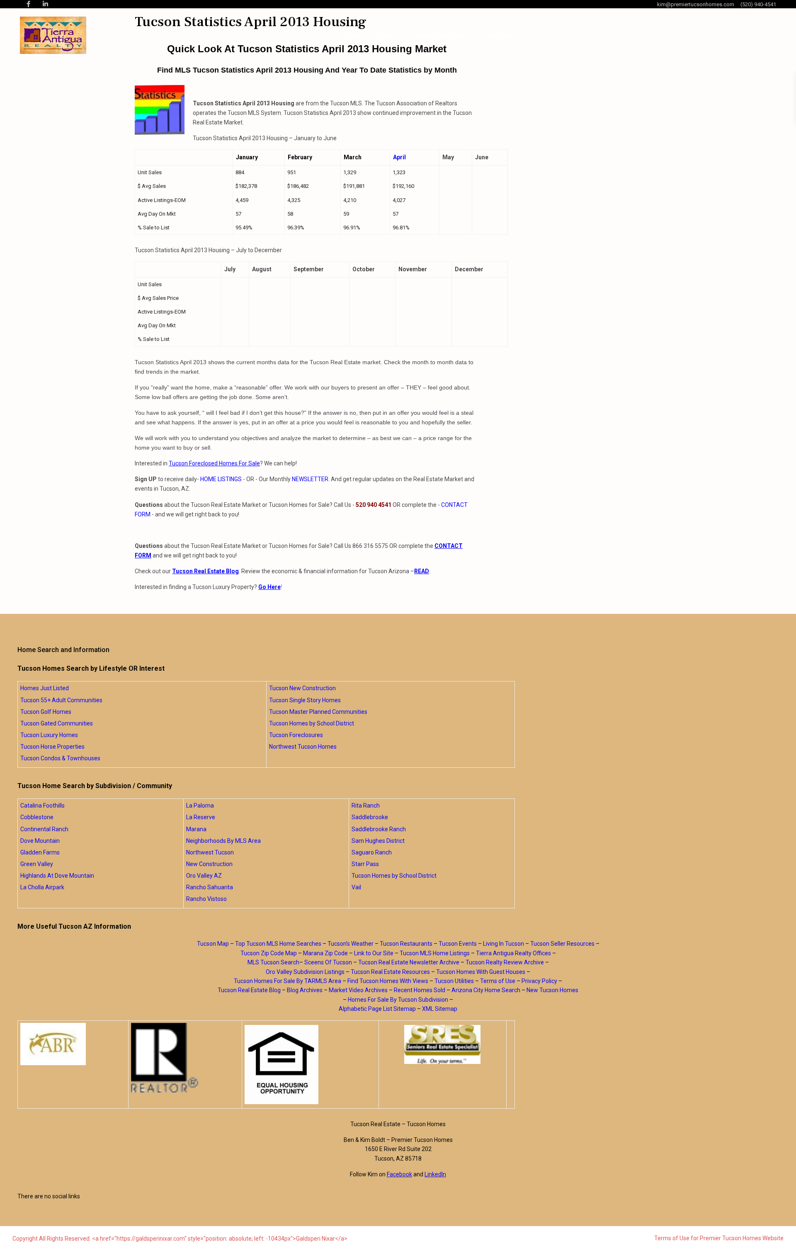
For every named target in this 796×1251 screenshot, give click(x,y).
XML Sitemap (439, 1008)
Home (356, 35)
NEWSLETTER (310, 479)
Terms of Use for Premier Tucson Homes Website (719, 1238)
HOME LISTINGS (221, 479)
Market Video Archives (358, 990)
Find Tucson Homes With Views (387, 981)
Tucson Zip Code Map (268, 953)
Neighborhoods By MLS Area (223, 840)
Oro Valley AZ (204, 875)
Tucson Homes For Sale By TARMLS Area (287, 981)
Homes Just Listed (44, 688)
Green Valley (36, 864)
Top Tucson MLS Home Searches (278, 943)
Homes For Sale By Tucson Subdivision (398, 999)
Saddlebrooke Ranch (379, 829)
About (387, 35)
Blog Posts (499, 35)
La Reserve (200, 817)
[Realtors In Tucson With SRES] (442, 1044)
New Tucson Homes (552, 990)
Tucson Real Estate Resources (390, 972)
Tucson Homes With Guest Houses (480, 972)
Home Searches (440, 35)
